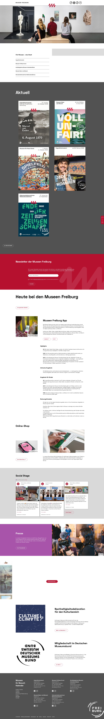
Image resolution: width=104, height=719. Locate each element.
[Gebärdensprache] (77, 2)
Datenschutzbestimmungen (38, 279)
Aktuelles (18, 696)
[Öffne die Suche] (71, 2)
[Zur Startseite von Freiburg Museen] (22, 2)
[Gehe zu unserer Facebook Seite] (34, 691)
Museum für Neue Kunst (21, 63)
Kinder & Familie (19, 689)
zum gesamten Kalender (22, 307)
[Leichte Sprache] (74, 2)
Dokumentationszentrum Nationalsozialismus (25, 74)
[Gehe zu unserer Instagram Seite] (37, 691)
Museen (19, 680)
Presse (17, 695)
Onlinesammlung (51, 581)
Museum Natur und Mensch (22, 71)
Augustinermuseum (20, 60)
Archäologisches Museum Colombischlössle (25, 67)
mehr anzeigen (19, 512)
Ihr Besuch (20, 683)
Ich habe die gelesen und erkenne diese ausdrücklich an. (44, 279)
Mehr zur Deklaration (60, 630)
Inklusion (18, 692)
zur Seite (58, 664)
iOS (54, 339)
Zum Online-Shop (21, 459)
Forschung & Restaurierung (22, 693)
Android (46, 339)
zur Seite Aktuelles (8, 245)
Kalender (20, 686)
